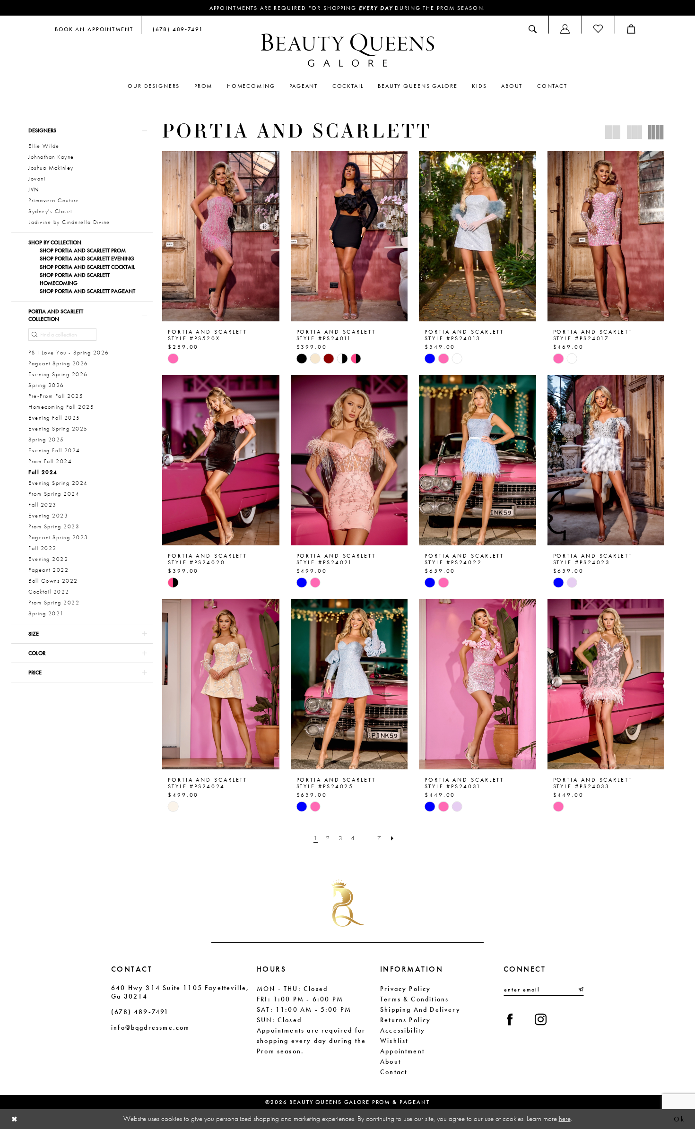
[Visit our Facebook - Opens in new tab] (510, 1019)
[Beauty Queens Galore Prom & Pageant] (347, 50)
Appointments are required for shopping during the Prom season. (347, 8)
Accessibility (402, 1030)
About (390, 1061)
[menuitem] (94, 29)
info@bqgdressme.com (150, 1027)
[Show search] (532, 29)
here (565, 1118)
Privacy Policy (405, 988)
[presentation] (220, 236)
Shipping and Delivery (420, 1009)
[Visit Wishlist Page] (598, 29)
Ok (679, 1119)
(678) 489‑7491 (140, 1012)
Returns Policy (405, 1020)
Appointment (402, 1051)
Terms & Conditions (414, 999)
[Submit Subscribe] (580, 989)
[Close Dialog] (15, 1119)
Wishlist (394, 1040)
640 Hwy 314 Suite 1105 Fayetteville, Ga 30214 (180, 991)
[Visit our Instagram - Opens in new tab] (540, 1019)
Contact (393, 1072)
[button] (565, 29)
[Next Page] (392, 838)
